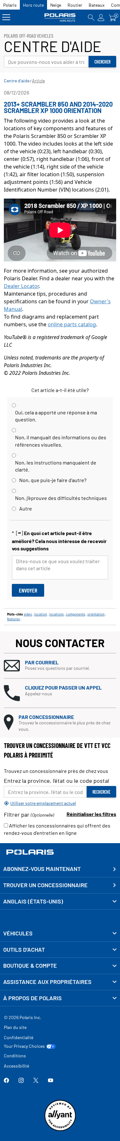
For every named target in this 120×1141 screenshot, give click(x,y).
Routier (75, 5)
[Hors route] (60, 17)
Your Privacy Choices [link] (24, 1046)
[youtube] (50, 1081)
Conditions (15, 1055)
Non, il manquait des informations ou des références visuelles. (60, 441)
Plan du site (15, 1027)
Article (38, 80)
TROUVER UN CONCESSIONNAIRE (45, 884)
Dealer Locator (21, 286)
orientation (96, 614)
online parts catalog (72, 324)
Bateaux (97, 5)
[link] (60, 933)
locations (56, 614)
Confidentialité (18, 1037)
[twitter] (35, 1081)
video (28, 614)
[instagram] (21, 1081)
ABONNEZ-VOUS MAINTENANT (42, 868)
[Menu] (6, 17)
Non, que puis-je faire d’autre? (52, 480)
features (13, 619)
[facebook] (6, 1081)
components (75, 614)
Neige (55, 5)
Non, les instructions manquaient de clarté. (55, 466)
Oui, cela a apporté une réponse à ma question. (56, 416)
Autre (25, 508)
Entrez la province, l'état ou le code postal (56, 780)
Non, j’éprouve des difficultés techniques (61, 498)
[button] (60, 666)
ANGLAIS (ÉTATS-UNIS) (33, 901)
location (40, 614)
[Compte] (101, 17)
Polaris (10, 5)
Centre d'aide (16, 80)
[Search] (91, 17)
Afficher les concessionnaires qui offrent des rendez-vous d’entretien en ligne (57, 829)
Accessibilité (16, 1066)
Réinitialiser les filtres (91, 814)
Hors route (33, 5)
